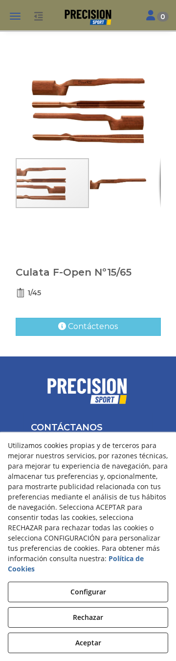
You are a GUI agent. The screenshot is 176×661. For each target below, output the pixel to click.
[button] (88, 17)
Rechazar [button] (88, 617)
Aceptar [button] (88, 642)
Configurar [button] (88, 591)
